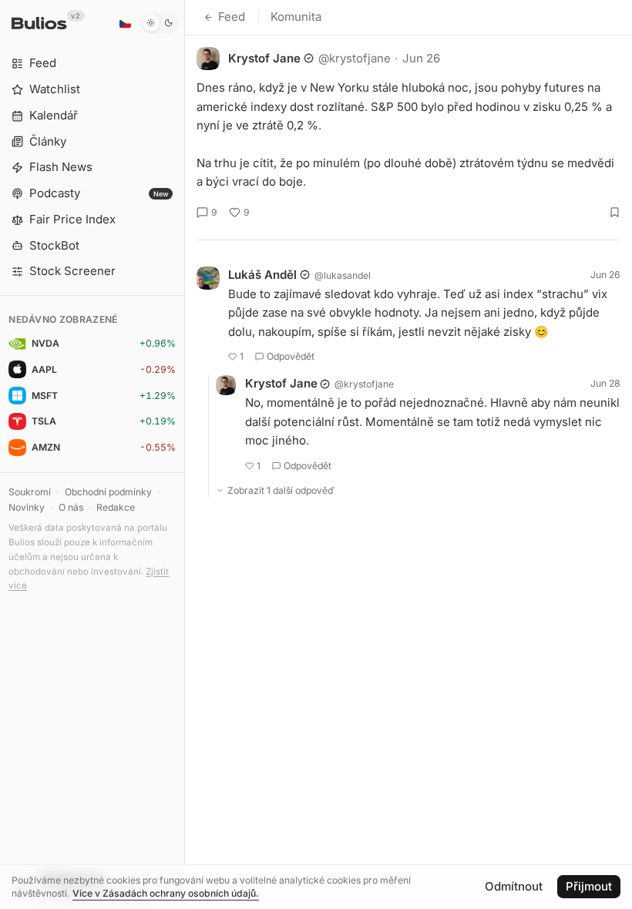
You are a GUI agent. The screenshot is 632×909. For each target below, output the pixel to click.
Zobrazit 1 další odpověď (280, 490)
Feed (231, 16)
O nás (71, 507)
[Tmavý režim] (160, 23)
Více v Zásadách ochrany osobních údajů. (165, 893)
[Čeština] (125, 23)
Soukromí (29, 492)
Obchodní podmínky (108, 492)
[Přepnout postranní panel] (184, 454)
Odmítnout (514, 886)
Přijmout (589, 886)
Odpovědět (290, 356)
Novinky (26, 507)
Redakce (115, 507)
